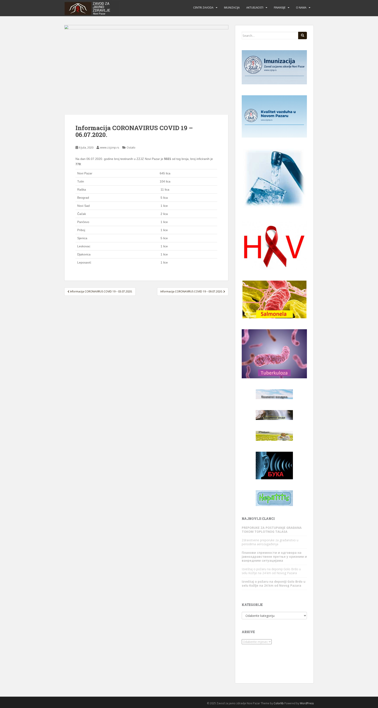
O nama (301, 7)
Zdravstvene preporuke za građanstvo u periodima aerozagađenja (270, 542)
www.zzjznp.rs (109, 147)
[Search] (302, 35)
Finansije (279, 7)
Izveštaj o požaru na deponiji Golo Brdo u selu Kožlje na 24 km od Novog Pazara (271, 571)
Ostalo (131, 147)
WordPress (307, 703)
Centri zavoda (203, 7)
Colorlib (279, 703)
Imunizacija (232, 7)
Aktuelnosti (254, 7)
